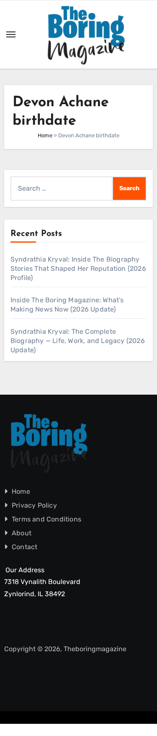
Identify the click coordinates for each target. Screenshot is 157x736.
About (21, 533)
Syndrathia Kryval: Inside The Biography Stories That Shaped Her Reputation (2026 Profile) (78, 268)
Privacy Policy (34, 505)
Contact (24, 547)
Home (45, 135)
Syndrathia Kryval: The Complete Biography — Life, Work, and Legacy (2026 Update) (77, 340)
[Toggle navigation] (11, 34)
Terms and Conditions (46, 519)
